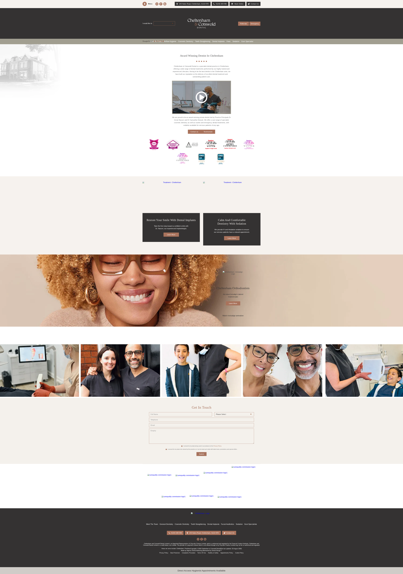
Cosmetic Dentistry (182, 524)
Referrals (243, 24)
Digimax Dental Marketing (194, 550)
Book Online (239, 4)
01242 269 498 (221, 4)
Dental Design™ (217, 550)
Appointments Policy (226, 553)
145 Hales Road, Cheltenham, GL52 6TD (194, 4)
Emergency (255, 24)
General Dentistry (166, 524)
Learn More (171, 235)
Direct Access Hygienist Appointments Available (201, 570)
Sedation (239, 524)
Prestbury (187, 548)
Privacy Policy (217, 446)
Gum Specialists (250, 524)
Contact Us (255, 4)
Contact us (194, 132)
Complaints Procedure (188, 553)
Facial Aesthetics (227, 524)
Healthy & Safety (213, 553)
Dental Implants (213, 524)
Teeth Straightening (198, 524)
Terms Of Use (201, 553)
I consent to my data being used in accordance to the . (202, 446)
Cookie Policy (239, 553)
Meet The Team (152, 524)
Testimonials (208, 132)
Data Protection (175, 553)
